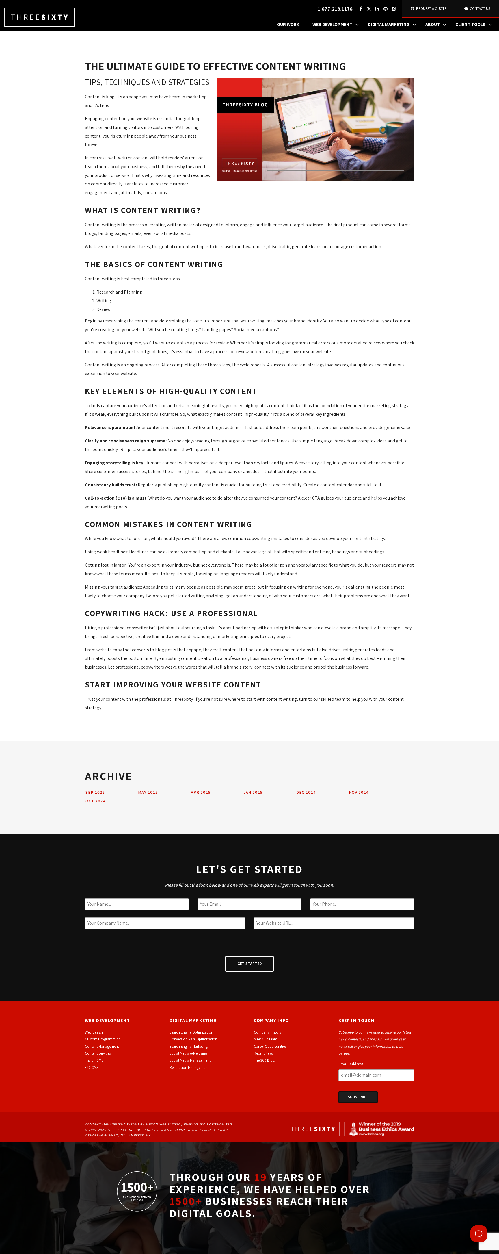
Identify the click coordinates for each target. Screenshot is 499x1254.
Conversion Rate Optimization (193, 1039)
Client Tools (470, 24)
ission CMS (95, 1060)
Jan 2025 (252, 792)
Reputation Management (189, 1067)
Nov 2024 (359, 792)
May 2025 (148, 792)
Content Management (102, 1046)
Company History (267, 1032)
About (432, 24)
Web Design (94, 1032)
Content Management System (112, 1124)
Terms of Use (186, 1130)
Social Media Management (190, 1060)
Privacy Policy (215, 1130)
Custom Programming (102, 1039)
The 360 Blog (264, 1060)
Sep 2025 (95, 792)
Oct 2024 (95, 801)
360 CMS (91, 1067)
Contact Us (479, 8)
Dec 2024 (306, 792)
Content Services (98, 1053)
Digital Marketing (388, 24)
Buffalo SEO (194, 1124)
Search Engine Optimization (191, 1032)
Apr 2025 (201, 792)
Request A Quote (430, 8)
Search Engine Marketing (189, 1046)
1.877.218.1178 (335, 8)
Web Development (332, 24)
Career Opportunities (270, 1046)
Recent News (263, 1053)
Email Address (350, 1064)
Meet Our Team (265, 1039)
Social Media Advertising (188, 1053)
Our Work (288, 24)
